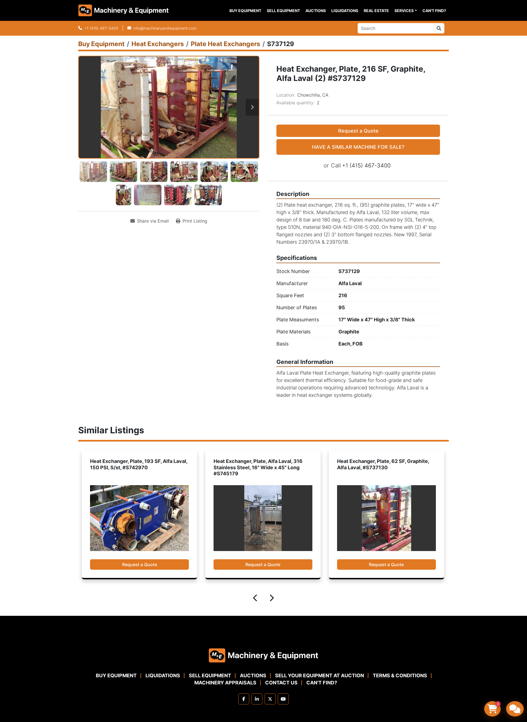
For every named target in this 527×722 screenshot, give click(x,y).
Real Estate (376, 10)
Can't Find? (434, 10)
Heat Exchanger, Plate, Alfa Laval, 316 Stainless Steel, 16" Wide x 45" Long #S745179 (134, 467)
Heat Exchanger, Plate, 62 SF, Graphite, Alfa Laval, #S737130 (259, 464)
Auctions (315, 10)
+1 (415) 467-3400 (101, 28)
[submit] (438, 28)
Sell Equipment (283, 10)
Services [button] (404, 10)
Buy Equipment (245, 10)
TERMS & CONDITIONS (400, 675)
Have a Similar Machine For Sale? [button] (358, 147)
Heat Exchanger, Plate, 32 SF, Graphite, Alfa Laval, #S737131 (383, 464)
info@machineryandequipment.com (165, 28)
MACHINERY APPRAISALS (225, 683)
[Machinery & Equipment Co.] (263, 655)
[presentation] (255, 599)
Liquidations (344, 10)
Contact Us (281, 683)
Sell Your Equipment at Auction (319, 675)
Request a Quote (358, 131)
